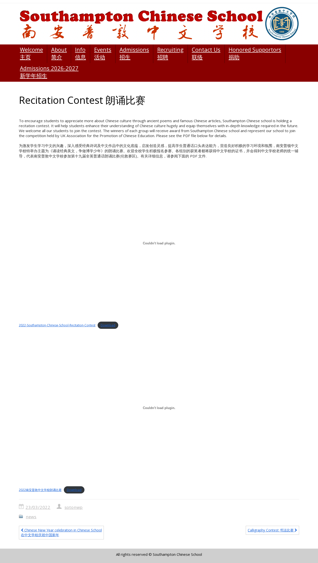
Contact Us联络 (206, 53)
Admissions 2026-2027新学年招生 (49, 71)
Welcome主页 (31, 53)
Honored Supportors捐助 (255, 53)
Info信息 (80, 53)
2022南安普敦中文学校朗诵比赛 (40, 490)
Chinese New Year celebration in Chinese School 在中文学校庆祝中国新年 (61, 532)
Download (108, 325)
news (31, 517)
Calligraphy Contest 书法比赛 (271, 530)
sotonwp (74, 507)
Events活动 (102, 53)
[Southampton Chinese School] (159, 23)
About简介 (59, 53)
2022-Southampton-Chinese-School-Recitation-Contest (57, 325)
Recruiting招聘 (170, 53)
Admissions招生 (134, 53)
